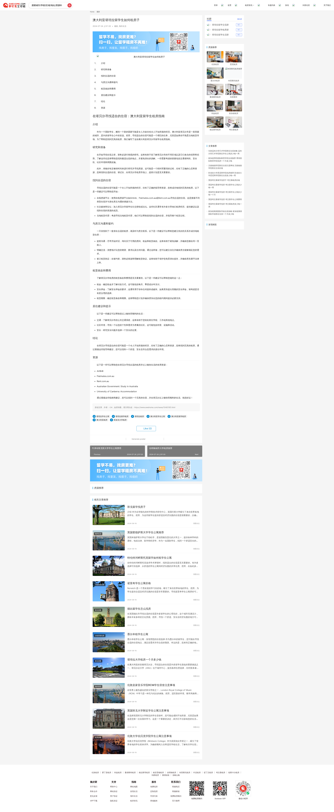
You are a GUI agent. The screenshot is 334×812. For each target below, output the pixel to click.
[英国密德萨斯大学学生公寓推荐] (109, 540)
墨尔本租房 (215, 80)
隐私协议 (113, 801)
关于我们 (327, 5)
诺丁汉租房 (208, 772)
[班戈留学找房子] (109, 515)
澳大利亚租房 (101, 420)
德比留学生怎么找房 (139, 608)
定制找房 (154, 791)
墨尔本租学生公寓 (137, 634)
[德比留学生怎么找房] (109, 617)
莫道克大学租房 (120, 420)
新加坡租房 (233, 113)
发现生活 (134, 791)
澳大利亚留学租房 (178, 416)
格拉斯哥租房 (215, 130)
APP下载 (93, 801)
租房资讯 (98, 508)
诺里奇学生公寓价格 (139, 583)
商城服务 (154, 801)
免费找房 (154, 786)
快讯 (287, 5)
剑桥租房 (155, 775)
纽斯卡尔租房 (233, 772)
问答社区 (306, 5)
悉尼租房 (233, 64)
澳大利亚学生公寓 (157, 416)
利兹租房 (215, 113)
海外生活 (122, 26)
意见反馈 (93, 796)
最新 (116, 26)
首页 (229, 5)
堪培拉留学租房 (122, 416)
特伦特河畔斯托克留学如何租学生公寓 (149, 557)
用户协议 (113, 796)
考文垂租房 (233, 130)
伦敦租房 (215, 64)
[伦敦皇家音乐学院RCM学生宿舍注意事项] (109, 693)
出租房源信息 (99, 585)
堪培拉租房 (139, 416)
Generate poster (138, 439)
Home (92, 12)
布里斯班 (233, 97)
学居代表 (154, 796)
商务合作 (93, 791)
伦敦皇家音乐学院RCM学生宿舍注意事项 (151, 685)
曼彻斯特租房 (215, 97)
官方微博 (176, 801)
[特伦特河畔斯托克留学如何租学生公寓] (109, 566)
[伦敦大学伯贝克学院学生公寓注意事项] (109, 744)
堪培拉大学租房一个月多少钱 (144, 659)
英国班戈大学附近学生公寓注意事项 (148, 710)
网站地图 (134, 786)
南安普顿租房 (158, 772)
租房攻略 (98, 712)
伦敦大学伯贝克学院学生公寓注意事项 (149, 736)
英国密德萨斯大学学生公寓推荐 (145, 532)
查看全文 (196, 523)
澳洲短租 (165, 775)
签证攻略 (98, 559)
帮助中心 (113, 786)
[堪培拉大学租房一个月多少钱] (109, 668)
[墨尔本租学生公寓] (109, 642)
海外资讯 (98, 686)
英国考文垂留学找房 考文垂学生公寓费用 (225, 199)
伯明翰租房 (171, 772)
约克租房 (197, 772)
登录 (216, 5)
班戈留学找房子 (136, 506)
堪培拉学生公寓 (102, 416)
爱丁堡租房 (106, 772)
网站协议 (113, 791)
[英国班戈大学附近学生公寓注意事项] (109, 719)
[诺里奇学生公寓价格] (109, 591)
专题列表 (271, 5)
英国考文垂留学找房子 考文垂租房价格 (224, 180)
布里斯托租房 (233, 80)
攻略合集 (176, 775)
